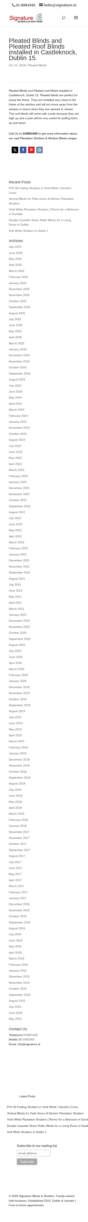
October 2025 (18, 301)
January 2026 (18, 283)
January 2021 (18, 614)
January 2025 (18, 349)
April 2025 (15, 337)
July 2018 (15, 789)
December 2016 (19, 904)
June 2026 (16, 253)
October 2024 (18, 367)
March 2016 (16, 958)
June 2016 (16, 940)
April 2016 (15, 952)
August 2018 (17, 783)
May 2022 (15, 530)
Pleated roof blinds (46, 90)
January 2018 (18, 825)
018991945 (30, 1035)
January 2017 (18, 898)
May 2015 (15, 1018)
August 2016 (17, 928)
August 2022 (17, 512)
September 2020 (19, 639)
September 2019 (19, 705)
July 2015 (15, 1006)
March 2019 (16, 741)
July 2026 (15, 246)
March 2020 (16, 669)
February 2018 (18, 819)
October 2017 (18, 843)
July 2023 (15, 446)
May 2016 (15, 946)
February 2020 (18, 675)
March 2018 (16, 813)
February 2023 (18, 476)
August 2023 (17, 439)
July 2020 (15, 650)
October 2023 (18, 433)
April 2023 (15, 464)
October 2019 (18, 699)
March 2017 (16, 886)
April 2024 (15, 403)
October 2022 (18, 500)
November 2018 (19, 765)
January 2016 (18, 970)
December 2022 (19, 488)
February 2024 (18, 415)
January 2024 (18, 421)
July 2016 (15, 934)
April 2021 (15, 602)
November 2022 (19, 494)
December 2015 (19, 976)
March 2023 (16, 470)
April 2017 (15, 880)
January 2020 (18, 681)
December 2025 (19, 289)
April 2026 (15, 264)
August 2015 (17, 1000)
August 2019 (17, 711)
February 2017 (18, 892)
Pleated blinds (49, 95)
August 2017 (17, 856)
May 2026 (15, 258)
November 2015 (19, 982)
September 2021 (19, 572)
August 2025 (17, 313)
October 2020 (18, 632)
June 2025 (16, 325)
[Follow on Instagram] (39, 150)
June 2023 (16, 451)
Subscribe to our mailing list (37, 1146)
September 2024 (19, 373)
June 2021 (16, 590)
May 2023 (15, 457)
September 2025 (19, 307)
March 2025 (16, 343)
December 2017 (19, 832)
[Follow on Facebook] (23, 150)
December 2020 (19, 620)
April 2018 (15, 807)
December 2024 (19, 355)
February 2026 (18, 277)
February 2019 (18, 747)
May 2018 (15, 801)
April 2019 (15, 735)
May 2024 (15, 397)
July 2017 (15, 862)
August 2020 (17, 644)
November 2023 (19, 427)
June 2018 (16, 795)
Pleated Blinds (37, 65)
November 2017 (19, 837)
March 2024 (16, 409)
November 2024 (19, 361)
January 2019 (18, 753)
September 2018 (19, 777)
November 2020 (19, 626)
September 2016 (19, 922)
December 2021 (19, 560)
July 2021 (15, 584)
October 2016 (18, 916)
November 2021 (19, 566)
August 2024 (17, 379)
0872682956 (26, 1039)
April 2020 (15, 663)
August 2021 (17, 578)
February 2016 (18, 964)
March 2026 (16, 271)
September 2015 (19, 994)
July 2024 (15, 385)
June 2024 (16, 391)
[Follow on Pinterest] (31, 150)
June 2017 (16, 868)
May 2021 (15, 596)
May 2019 (15, 729)
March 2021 (16, 608)
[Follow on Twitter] (15, 150)
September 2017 (19, 850)
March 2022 (16, 542)
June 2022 (16, 524)
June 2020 (16, 657)
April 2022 (15, 536)
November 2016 (19, 910)
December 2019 (19, 687)
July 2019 (15, 717)
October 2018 (18, 771)
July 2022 (15, 518)
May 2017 (15, 874)
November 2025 (19, 295)
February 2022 (18, 548)
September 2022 (19, 506)
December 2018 (19, 759)
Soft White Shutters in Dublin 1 (28, 230)
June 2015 (16, 1012)
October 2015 (18, 988)
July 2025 (15, 319)
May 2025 (15, 331)
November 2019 (19, 693)
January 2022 (18, 554)
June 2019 (16, 723)
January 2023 (18, 482)
